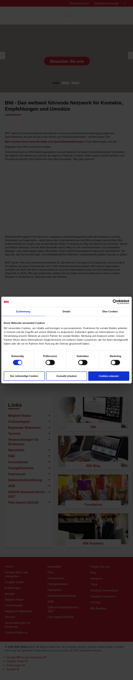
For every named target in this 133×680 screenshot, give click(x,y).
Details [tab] (67, 311)
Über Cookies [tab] (110, 311)
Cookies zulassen (109, 376)
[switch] (50, 362)
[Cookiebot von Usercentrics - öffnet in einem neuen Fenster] (115, 301)
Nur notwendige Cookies (24, 376)
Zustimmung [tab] (23, 311)
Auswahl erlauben (66, 376)
